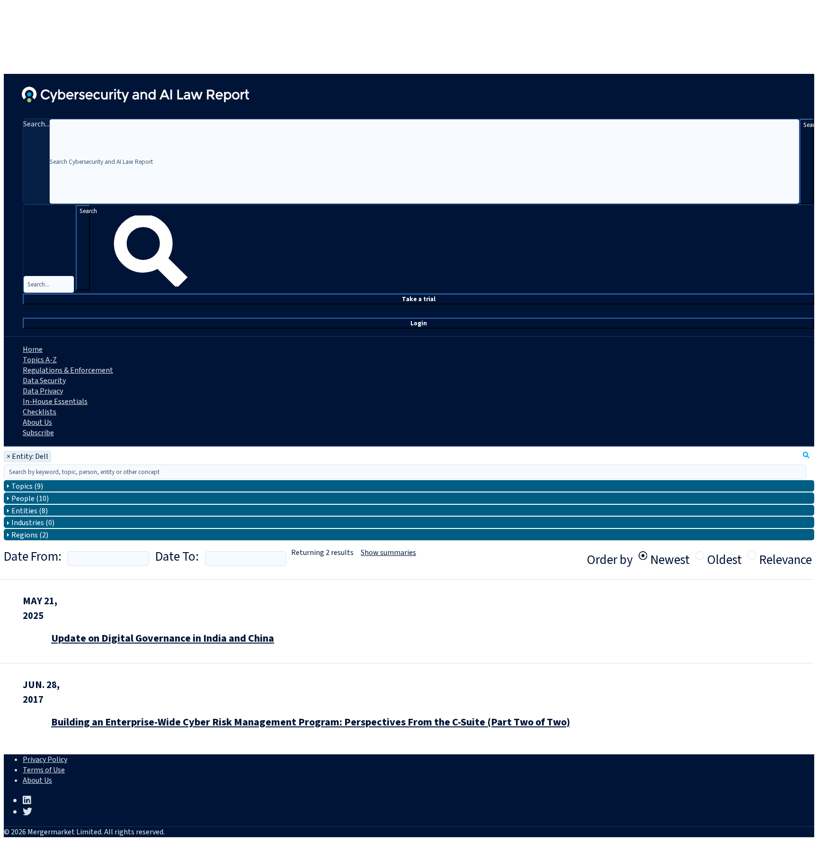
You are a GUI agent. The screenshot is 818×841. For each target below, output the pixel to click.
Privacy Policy (45, 759)
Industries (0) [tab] (32, 523)
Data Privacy (43, 391)
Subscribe (38, 433)
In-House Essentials (55, 401)
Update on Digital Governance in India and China (162, 638)
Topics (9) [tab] (27, 486)
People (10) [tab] (30, 498)
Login (418, 323)
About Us (37, 422)
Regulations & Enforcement (68, 370)
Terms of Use (44, 770)
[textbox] (405, 472)
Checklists (39, 412)
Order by (610, 560)
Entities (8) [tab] (29, 511)
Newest (670, 555)
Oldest (724, 555)
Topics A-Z (40, 360)
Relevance (785, 555)
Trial (419, 299)
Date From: (33, 556)
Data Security (44, 381)
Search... (36, 124)
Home (33, 349)
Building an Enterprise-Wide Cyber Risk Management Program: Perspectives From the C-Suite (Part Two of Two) (310, 722)
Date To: (177, 556)
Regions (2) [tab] (29, 535)
